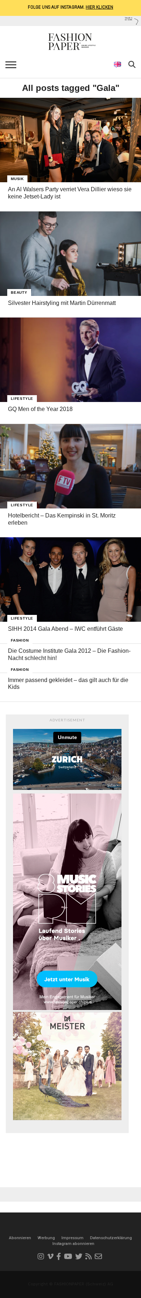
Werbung (46, 1238)
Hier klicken (99, 7)
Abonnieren (20, 1238)
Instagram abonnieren (73, 1243)
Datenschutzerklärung (111, 1238)
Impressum (72, 1238)
